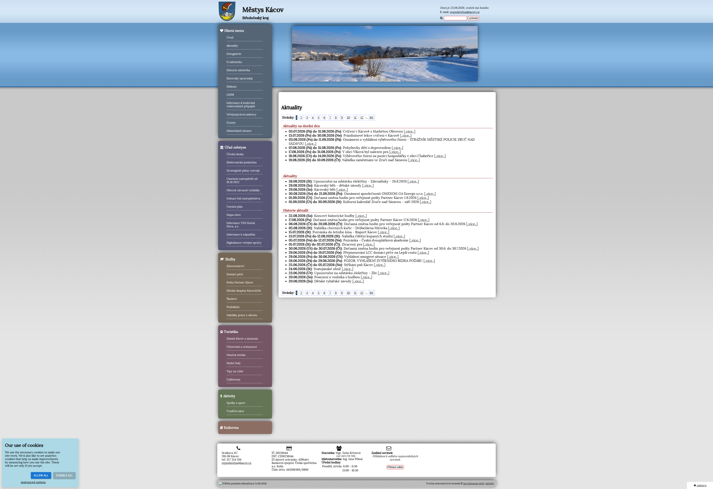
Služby (229, 259)
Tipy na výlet (235, 371)
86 (371, 118)
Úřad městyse (235, 147)
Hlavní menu (233, 31)
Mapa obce (234, 215)
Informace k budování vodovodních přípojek (241, 104)
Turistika (230, 332)
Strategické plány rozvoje (243, 170)
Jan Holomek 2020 (473, 483)
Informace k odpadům (241, 234)
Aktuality (232, 45)
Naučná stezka (236, 355)
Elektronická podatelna (242, 162)
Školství (232, 299)
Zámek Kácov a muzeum (242, 338)
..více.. (409, 131)
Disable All (64, 475)
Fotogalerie (234, 54)
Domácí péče (235, 274)
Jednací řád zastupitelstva (243, 198)
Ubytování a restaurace (242, 346)
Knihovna (231, 428)
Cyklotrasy (233, 379)
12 (361, 118)
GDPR (230, 94)
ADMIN (490, 483)
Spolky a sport (236, 403)
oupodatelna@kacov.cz (465, 12)
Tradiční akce (235, 411)
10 (348, 118)
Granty (231, 122)
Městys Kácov (263, 10)
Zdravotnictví (235, 266)
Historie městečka (238, 70)
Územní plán (235, 206)
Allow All (41, 475)
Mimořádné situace (239, 131)
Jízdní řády (234, 363)
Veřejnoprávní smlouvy (241, 114)
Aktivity (228, 396)
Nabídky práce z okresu (242, 315)
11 (355, 118)
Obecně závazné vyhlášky (243, 190)
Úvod (230, 37)
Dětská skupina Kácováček (244, 290)
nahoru (701, 485)
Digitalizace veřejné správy (244, 242)
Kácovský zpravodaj (240, 78)
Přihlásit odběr (395, 467)
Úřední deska (235, 154)
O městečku (234, 62)
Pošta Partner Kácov (240, 282)
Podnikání (233, 307)
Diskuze (232, 86)
